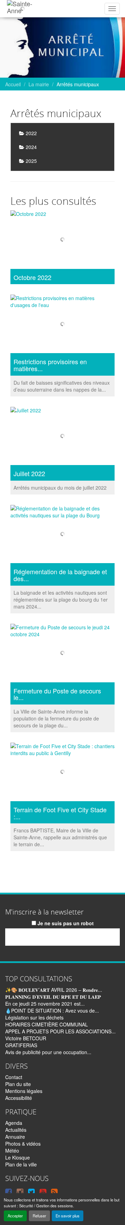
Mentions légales (23, 1090)
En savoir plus (68, 1215)
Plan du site (18, 1083)
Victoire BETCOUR (25, 1038)
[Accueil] (22, 8)
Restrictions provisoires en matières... (50, 365)
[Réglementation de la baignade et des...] (62, 535)
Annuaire (15, 1136)
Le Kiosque (17, 1157)
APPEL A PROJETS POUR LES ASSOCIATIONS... (60, 1031)
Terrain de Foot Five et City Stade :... (60, 813)
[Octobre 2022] (62, 240)
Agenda (13, 1122)
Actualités (15, 1129)
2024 (30, 146)
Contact (13, 1077)
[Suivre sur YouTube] (43, 1191)
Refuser (39, 1215)
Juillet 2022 (29, 473)
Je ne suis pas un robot (65, 923)
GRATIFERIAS (21, 1045)
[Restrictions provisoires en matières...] (62, 325)
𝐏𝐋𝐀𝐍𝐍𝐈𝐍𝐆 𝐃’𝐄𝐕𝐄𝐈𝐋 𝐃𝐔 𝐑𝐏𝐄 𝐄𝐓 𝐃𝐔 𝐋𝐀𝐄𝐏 (53, 996)
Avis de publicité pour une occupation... (48, 1052)
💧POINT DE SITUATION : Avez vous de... (52, 1010)
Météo (12, 1150)
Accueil (13, 84)
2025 (30, 160)
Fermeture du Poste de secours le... (57, 694)
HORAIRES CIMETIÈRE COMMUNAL (46, 1024)
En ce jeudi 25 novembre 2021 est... (45, 1003)
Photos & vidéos (23, 1143)
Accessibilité (18, 1097)
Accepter (15, 1215)
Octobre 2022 (32, 277)
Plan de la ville (21, 1164)
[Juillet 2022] (62, 437)
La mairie (38, 84)
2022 (30, 133)
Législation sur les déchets (34, 1017)
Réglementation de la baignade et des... (60, 575)
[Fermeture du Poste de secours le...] (62, 654)
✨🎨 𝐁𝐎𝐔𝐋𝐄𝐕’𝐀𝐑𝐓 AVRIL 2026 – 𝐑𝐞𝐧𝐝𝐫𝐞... (53, 989)
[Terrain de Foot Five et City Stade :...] (62, 773)
